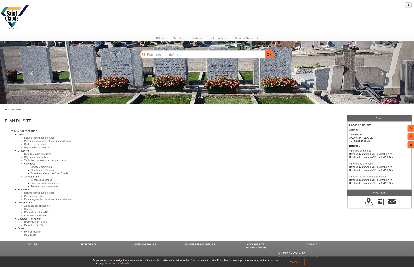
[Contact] (392, 201)
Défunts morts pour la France (39, 137)
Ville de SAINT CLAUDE (24, 131)
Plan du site (16, 109)
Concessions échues (41, 179)
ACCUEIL (33, 244)
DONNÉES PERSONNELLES (200, 244)
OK (269, 54)
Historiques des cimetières (37, 153)
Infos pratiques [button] (219, 38)
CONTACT (311, 244)
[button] (31, 72)
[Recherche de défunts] (369, 201)
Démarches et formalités (36, 212)
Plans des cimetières (34, 225)
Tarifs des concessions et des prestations (45, 160)
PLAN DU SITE (88, 244)
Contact (28, 208)
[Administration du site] (408, 5)
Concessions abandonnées (45, 183)
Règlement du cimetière (36, 157)
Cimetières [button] (178, 38)
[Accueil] (15, 18)
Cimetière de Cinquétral (43, 170)
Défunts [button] (160, 38)
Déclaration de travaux (35, 221)
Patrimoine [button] (197, 38)
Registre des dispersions (36, 147)
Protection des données (118, 263)
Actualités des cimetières (37, 205)
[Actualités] (380, 201)
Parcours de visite (33, 196)
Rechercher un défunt (35, 144)
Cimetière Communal (41, 166)
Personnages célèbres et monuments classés (47, 140)
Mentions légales (33, 231)
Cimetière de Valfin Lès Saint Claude (49, 173)
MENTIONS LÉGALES (144, 244)
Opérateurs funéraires (35, 215)
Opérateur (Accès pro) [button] (246, 38)
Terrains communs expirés (44, 186)
